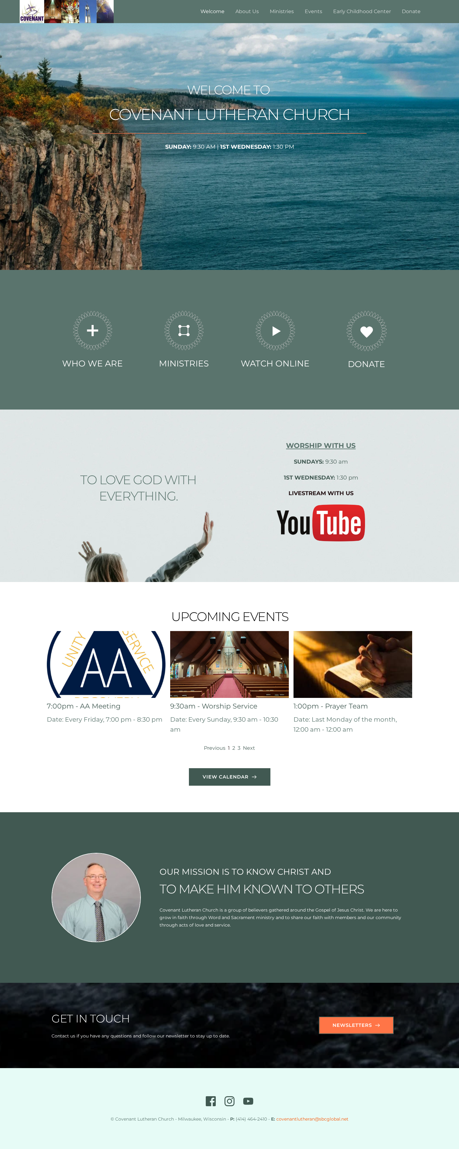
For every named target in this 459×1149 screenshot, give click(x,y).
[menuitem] (212, 11)
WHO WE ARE (92, 363)
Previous (214, 748)
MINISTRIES (184, 363)
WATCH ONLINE (275, 363)
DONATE (366, 364)
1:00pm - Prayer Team (331, 706)
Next (249, 748)
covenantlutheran (295, 1119)
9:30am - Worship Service (213, 706)
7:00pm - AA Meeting (84, 706)
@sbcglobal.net (331, 1119)
